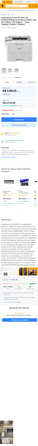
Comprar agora (19, 119)
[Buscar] (26, 5)
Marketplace (7, 2)
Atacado (29, 1)
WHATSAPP (30, 82)
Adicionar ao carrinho (19, 125)
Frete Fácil (31, 10)
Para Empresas (19, 1)
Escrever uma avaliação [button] (19, 320)
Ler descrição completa (8, 157)
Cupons (8, 10)
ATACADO (19, 82)
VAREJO (7, 82)
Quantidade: (5, 114)
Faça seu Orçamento (19, 10)
